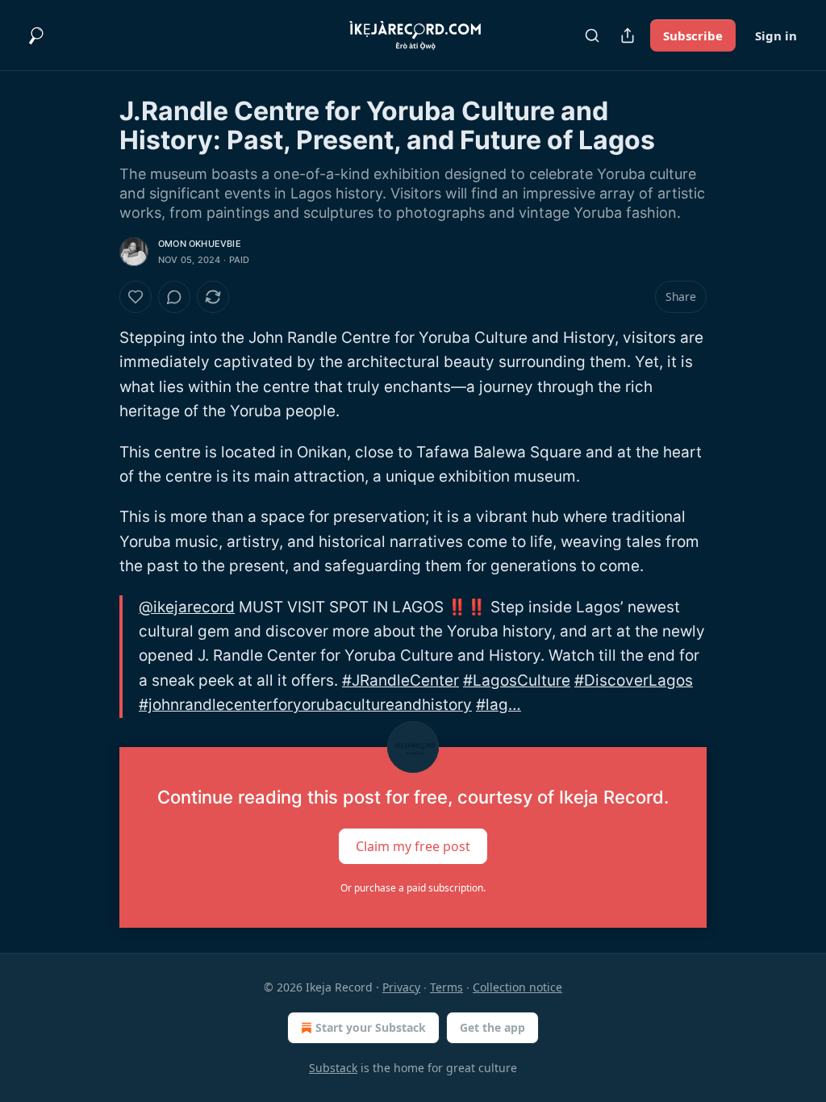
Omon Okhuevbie (199, 243)
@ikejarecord (187, 607)
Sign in (776, 35)
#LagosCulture (516, 680)
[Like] (135, 297)
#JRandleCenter (400, 680)
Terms (446, 987)
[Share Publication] (627, 35)
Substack (333, 1067)
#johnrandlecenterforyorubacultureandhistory (305, 704)
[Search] (592, 35)
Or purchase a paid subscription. (413, 888)
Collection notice (517, 987)
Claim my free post (413, 845)
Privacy (401, 987)
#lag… (498, 704)
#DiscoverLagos (633, 680)
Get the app (492, 1027)
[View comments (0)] (174, 297)
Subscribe (693, 35)
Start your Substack (370, 1027)
